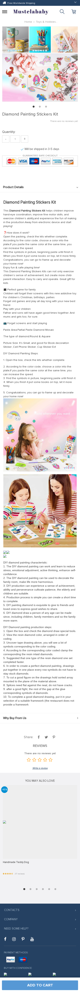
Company (11, 919)
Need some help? (16, 928)
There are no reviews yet (64, 121)
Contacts (11, 910)
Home (28, 21)
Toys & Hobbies (46, 21)
